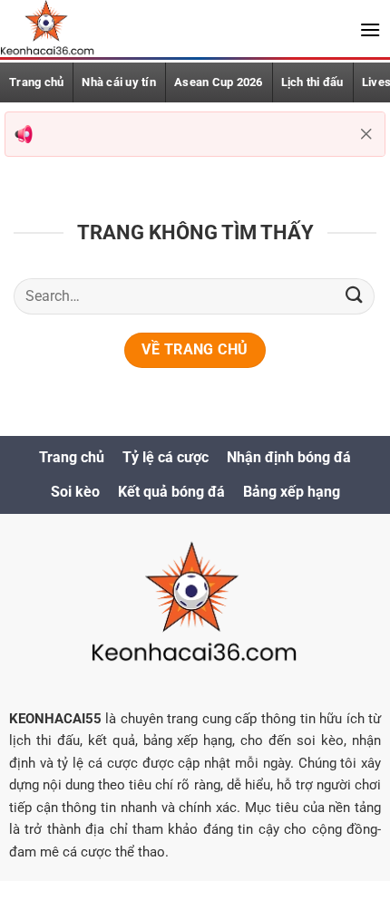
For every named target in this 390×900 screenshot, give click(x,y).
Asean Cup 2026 (218, 82)
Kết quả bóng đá (171, 491)
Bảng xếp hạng (291, 491)
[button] (370, 29)
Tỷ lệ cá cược (165, 457)
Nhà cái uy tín (119, 82)
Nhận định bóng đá (289, 457)
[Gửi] (354, 296)
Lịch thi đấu (312, 82)
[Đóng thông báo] (366, 134)
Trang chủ (36, 82)
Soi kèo (75, 491)
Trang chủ (71, 457)
